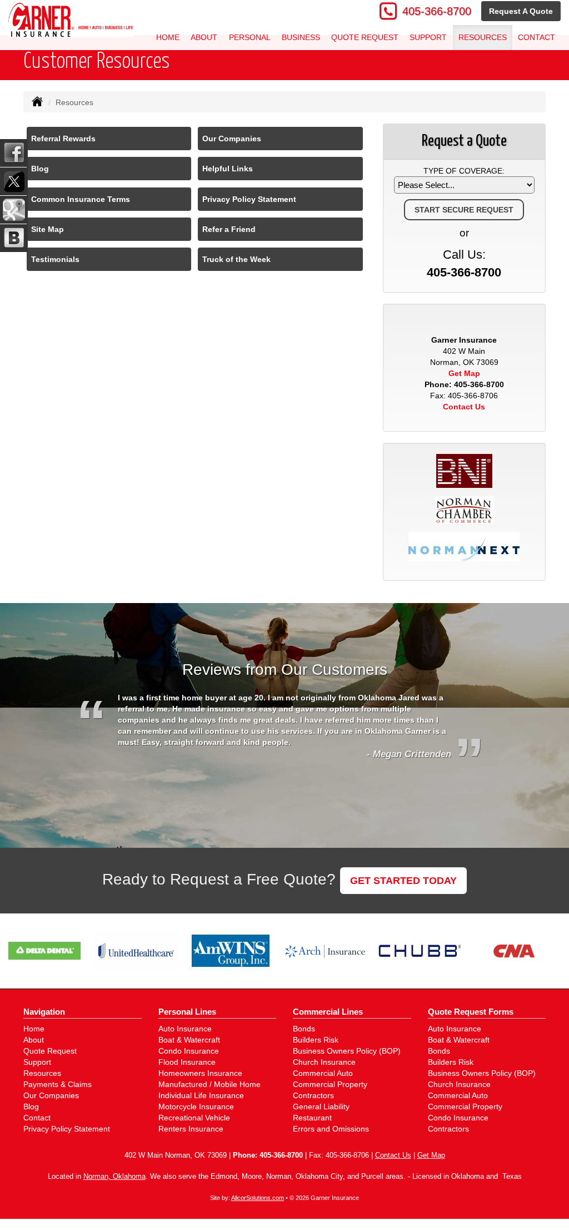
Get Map (464, 373)
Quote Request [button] (364, 37)
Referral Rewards (63, 138)
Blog (40, 168)
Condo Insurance (188, 1050)
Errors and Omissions (331, 1128)
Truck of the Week (236, 259)
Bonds (304, 1028)
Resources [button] (482, 37)
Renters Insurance (190, 1128)
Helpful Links (227, 168)
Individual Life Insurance (201, 1095)
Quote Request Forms (470, 1011)
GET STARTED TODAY (403, 880)
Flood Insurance (187, 1062)
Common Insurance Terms (80, 199)
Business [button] (301, 37)
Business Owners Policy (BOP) (347, 1050)
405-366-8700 (436, 11)
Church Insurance (324, 1062)
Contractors (313, 1095)
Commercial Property (330, 1084)
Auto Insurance (185, 1028)
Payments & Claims (57, 1084)
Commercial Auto (323, 1073)
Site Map (47, 229)
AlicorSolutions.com (257, 1197)
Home (167, 37)
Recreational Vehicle (194, 1117)
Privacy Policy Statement (249, 199)
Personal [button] (250, 37)
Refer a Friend (229, 229)
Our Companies (231, 138)
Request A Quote (521, 11)
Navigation (44, 1011)
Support (37, 1062)
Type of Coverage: (464, 170)
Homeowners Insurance (200, 1073)
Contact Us (464, 406)
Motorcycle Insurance (196, 1106)
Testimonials (55, 259)
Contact (536, 37)
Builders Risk (315, 1039)
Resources (42, 1073)
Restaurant (312, 1117)
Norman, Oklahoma (114, 1176)
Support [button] (428, 37)
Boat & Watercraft (189, 1039)
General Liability (321, 1106)
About (204, 37)
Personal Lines (187, 1011)
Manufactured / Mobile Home (209, 1084)
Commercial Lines (328, 1011)
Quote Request (50, 1050)
